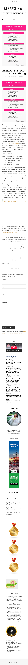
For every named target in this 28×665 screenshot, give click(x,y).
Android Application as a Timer (10, 232)
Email (3, 287)
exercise (12, 258)
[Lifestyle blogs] (14, 566)
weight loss (16, 260)
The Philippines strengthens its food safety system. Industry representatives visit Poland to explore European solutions (14, 648)
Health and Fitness (10, 68)
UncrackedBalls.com (13, 143)
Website (4, 295)
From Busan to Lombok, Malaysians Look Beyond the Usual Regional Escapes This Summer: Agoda (13, 371)
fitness (18, 258)
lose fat (4, 260)
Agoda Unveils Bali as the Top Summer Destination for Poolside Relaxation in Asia (13, 397)
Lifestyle (21, 68)
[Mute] (18, 350)
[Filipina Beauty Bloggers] (14, 531)
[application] (14, 347)
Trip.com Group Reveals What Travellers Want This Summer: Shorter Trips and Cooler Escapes (13, 381)
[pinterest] (16, 1)
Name (4, 279)
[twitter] (12, 1)
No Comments (19, 76)
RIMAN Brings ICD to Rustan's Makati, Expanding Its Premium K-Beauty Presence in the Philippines (14, 643)
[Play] (8, 350)
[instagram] (14, 1)
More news (9, 404)
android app (5, 258)
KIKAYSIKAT (14, 8)
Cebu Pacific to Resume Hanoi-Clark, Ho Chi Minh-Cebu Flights (13, 362)
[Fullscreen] (20, 350)
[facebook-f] (9, 662)
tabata (9, 260)
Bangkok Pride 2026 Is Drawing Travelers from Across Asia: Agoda (13, 389)
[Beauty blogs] (14, 548)
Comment (4, 302)
